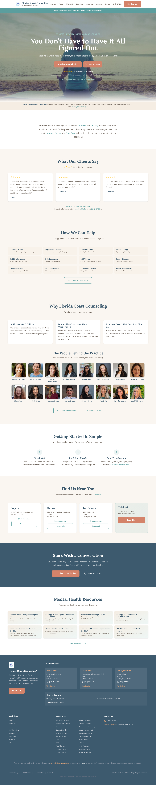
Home (11, 720)
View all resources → (78, 643)
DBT (57, 743)
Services (53, 4)
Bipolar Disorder (61, 730)
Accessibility (39, 773)
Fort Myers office (83, 10)
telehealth (97, 494)
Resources (89, 4)
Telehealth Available (110, 724)
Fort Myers (71, 133)
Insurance (99, 4)
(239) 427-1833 (117, 4)
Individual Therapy (62, 720)
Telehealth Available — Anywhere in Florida (79, 79)
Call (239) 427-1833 (94, 573)
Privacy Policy (13, 773)
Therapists (70, 4)
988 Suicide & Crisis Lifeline (60, 763)
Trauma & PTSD (61, 733)
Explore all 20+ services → (78, 280)
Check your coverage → (79, 107)
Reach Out (16, 690)
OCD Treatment (84, 746)
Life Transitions (61, 752)
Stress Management (63, 724)
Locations (79, 4)
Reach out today (80, 209)
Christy (94, 125)
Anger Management (86, 730)
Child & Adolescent (85, 733)
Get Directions (25, 519)
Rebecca (82, 125)
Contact (107, 4)
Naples (49, 133)
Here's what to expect (120, 465)
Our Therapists (14, 730)
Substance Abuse (62, 727)
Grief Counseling (85, 720)
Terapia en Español (85, 736)
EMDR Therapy (61, 736)
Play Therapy (60, 746)
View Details (24, 524)
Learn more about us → (93, 411)
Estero (57, 133)
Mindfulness (83, 740)
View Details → (51, 686)
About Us (12, 724)
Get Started (132, 4)
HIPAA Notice (26, 773)
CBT (57, 740)
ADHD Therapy (61, 749)
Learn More (131, 520)
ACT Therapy (83, 743)
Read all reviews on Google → (78, 206)
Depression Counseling (87, 727)
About (61, 4)
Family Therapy (84, 749)
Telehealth (12, 743)
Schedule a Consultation (68, 64)
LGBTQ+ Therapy (85, 752)
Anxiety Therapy (85, 724)
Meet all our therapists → (67, 411)
